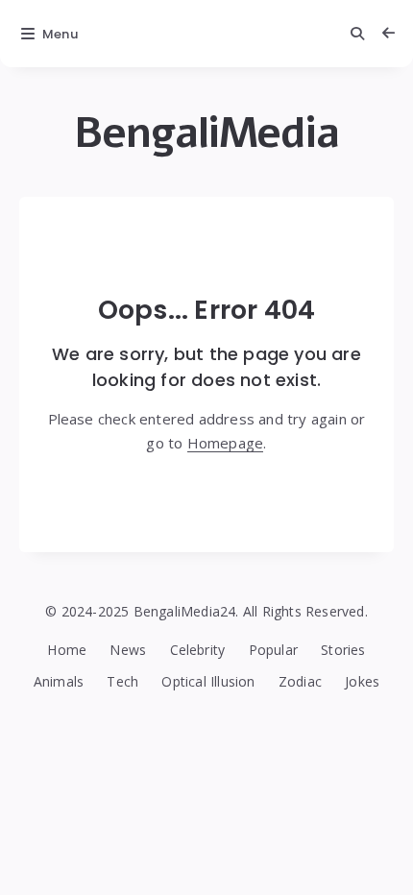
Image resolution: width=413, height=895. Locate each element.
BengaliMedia (206, 133)
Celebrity (198, 650)
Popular (273, 650)
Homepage (225, 442)
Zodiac (300, 681)
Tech (122, 681)
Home (66, 650)
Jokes (362, 681)
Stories (343, 650)
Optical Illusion (208, 681)
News (127, 650)
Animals (59, 681)
